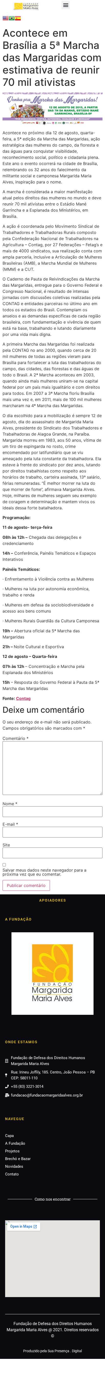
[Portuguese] (12, 19)
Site (6, 845)
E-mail (10, 824)
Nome (10, 804)
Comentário (16, 738)
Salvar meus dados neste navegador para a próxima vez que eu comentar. (44, 872)
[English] (6, 19)
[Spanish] (18, 19)
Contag (23, 698)
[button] (65, 5)
